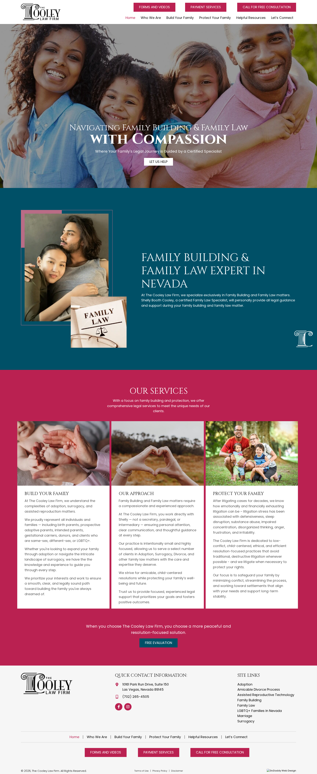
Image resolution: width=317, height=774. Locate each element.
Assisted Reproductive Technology (265, 694)
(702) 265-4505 (135, 696)
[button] (154, 7)
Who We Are (97, 737)
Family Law (246, 705)
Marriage (244, 716)
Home (74, 737)
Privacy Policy (160, 770)
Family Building (249, 700)
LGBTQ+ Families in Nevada (259, 710)
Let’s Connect (236, 737)
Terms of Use (141, 770)
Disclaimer (177, 770)
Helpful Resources (203, 737)
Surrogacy (245, 721)
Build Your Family (128, 737)
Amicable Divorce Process (258, 689)
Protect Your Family (165, 737)
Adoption (244, 684)
